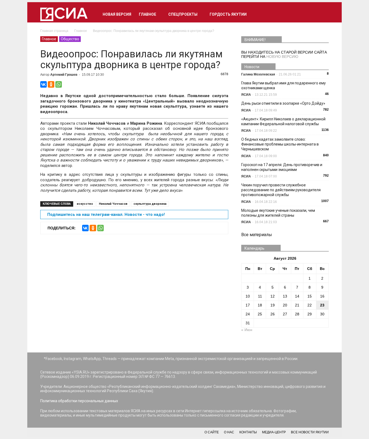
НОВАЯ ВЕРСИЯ (117, 14)
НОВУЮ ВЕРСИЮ (282, 56)
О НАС (229, 432)
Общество (70, 39)
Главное (147, 14)
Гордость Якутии (228, 14)
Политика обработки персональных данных (79, 401)
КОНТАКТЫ (248, 432)
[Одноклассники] (51, 84)
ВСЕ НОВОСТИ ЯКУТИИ (310, 432)
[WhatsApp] (58, 84)
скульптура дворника (149, 204)
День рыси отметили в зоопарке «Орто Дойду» (283, 103)
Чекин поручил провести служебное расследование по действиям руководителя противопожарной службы (281, 190)
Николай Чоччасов (113, 204)
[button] (322, 14)
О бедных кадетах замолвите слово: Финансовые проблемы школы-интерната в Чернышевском (280, 144)
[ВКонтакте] (43, 84)
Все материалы (256, 234)
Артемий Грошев (63, 75)
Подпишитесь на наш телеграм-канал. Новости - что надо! (106, 214)
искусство (85, 204)
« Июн (246, 330)
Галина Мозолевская (258, 74)
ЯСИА (246, 95)
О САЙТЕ (211, 432)
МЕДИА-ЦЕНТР (274, 432)
